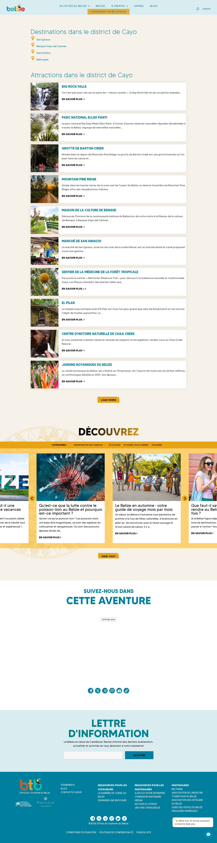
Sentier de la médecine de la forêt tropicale (100, 272)
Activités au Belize (74, 6)
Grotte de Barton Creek (83, 148)
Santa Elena (43, 52)
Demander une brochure (112, 800)
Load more (108, 399)
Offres (139, 5)
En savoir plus (73, 99)
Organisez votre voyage (108, 11)
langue (206, 8)
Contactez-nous (71, 792)
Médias (139, 800)
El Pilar (68, 303)
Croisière (157, 444)
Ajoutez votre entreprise (150, 793)
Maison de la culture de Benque (89, 210)
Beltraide (177, 789)
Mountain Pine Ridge (79, 179)
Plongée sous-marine (136, 444)
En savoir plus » (73, 288)
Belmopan (42, 59)
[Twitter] (98, 690)
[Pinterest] (105, 690)
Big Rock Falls (74, 86)
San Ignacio (43, 39)
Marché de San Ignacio (81, 241)
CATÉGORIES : (59, 444)
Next (185, 498)
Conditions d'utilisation (81, 832)
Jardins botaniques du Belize (87, 365)
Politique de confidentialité (116, 832)
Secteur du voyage (146, 804)
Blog (153, 5)
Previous (32, 498)
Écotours (114, 444)
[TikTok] (126, 690)
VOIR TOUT (108, 556)
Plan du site (143, 832)
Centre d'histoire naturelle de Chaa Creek (98, 334)
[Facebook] (90, 690)
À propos (119, 6)
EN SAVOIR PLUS (49, 537)
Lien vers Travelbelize (147, 807)
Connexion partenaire (148, 796)
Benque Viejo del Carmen (52, 46)
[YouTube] (119, 690)
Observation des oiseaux (88, 444)
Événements (68, 785)
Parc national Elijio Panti (84, 117)
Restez (100, 5)
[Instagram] (112, 690)
